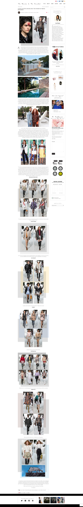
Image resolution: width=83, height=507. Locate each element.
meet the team (37, 494)
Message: (53, 141)
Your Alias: (53, 138)
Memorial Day (20, 6)
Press (44, 494)
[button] (44, 4)
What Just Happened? (45, 6)
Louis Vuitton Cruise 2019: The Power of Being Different (31, 9)
